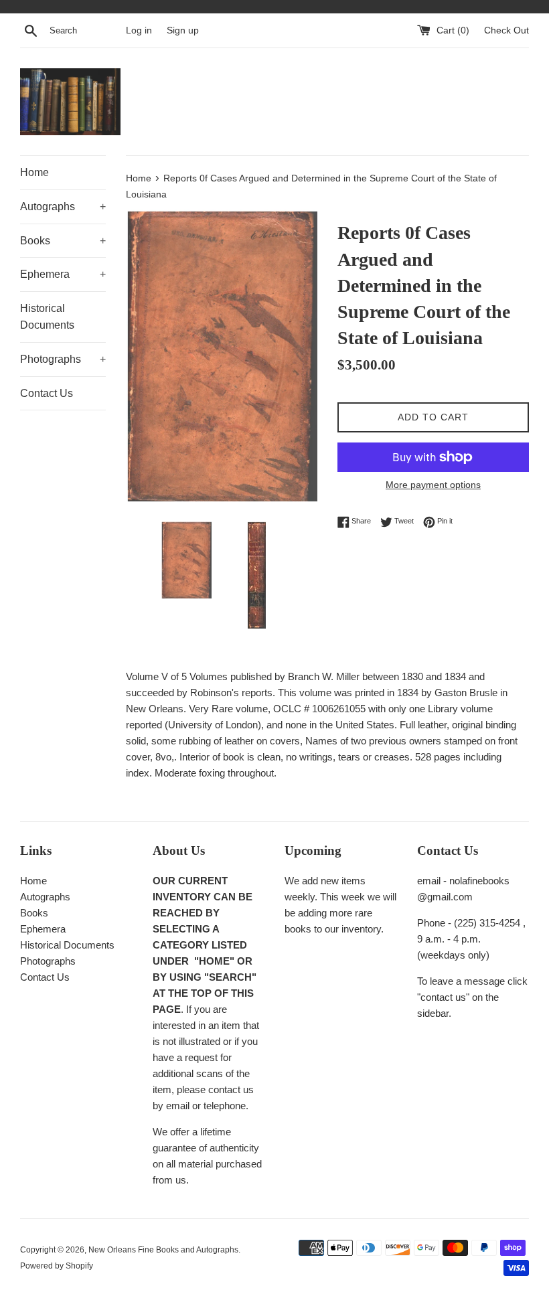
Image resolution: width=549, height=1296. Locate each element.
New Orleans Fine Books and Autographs (163, 1249)
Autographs (63, 206)
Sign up (183, 30)
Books (63, 240)
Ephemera (63, 274)
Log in (139, 30)
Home (34, 172)
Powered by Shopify (56, 1266)
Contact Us (46, 393)
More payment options (433, 484)
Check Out (506, 30)
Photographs (63, 359)
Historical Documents (47, 317)
